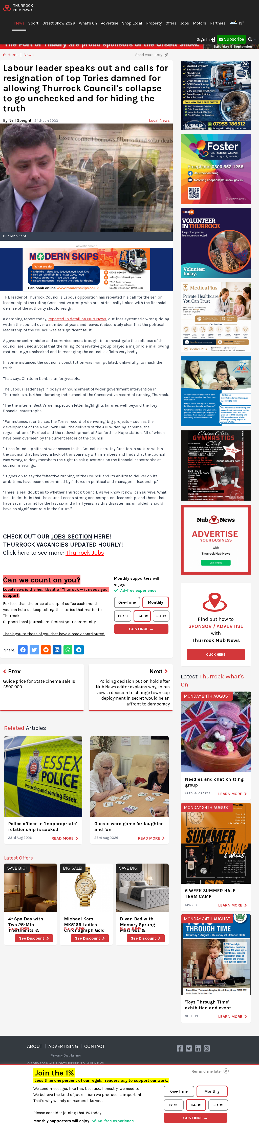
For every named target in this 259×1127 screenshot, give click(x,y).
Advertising (63, 1046)
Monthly (155, 602)
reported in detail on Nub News (77, 318)
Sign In (203, 39)
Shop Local (132, 23)
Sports (191, 904)
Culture (192, 1016)
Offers (171, 23)
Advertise (109, 23)
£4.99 (142, 616)
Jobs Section (71, 536)
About (34, 1046)
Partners (217, 23)
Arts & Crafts (198, 793)
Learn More (230, 793)
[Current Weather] (246, 23)
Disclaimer (72, 1055)
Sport (33, 23)
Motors (199, 23)
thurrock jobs (85, 552)
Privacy (57, 1055)
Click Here (215, 654)
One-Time (127, 602)
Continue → (141, 628)
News (19, 23)
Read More (63, 838)
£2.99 (123, 616)
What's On (88, 23)
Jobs (184, 23)
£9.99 (161, 616)
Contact (94, 1046)
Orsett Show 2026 (58, 23)
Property (154, 23)
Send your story (149, 54)
